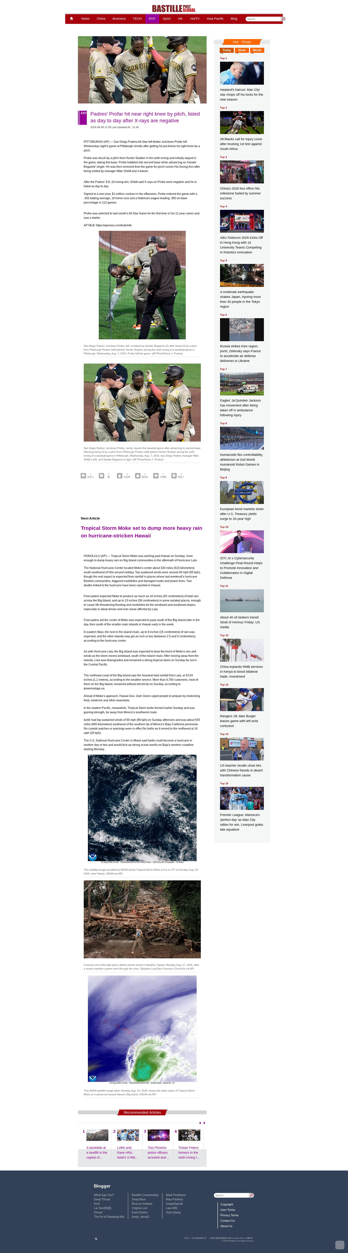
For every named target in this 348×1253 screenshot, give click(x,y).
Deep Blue (139, 1199)
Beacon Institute (142, 1203)
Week (242, 50)
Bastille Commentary (145, 1195)
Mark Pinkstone (176, 1195)
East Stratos (139, 1212)
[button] (199, 1122)
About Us (226, 1226)
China (101, 18)
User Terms (227, 1209)
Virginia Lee (139, 1208)
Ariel (97, 1203)
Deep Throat (102, 1199)
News (85, 18)
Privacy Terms (229, 1215)
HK (180, 18)
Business (119, 18)
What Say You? (104, 1195)
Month (257, 50)
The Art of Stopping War (109, 1216)
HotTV (195, 18)
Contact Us (227, 1220)
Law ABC (172, 1208)
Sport (167, 18)
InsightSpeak (174, 1203)
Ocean (98, 1212)
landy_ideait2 (140, 1216)
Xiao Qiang (173, 1212)
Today (227, 50)
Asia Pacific (215, 18)
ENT (152, 18)
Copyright (226, 1204)
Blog (234, 18)
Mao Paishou (174, 1199)
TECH (137, 18)
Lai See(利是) (102, 1208)
